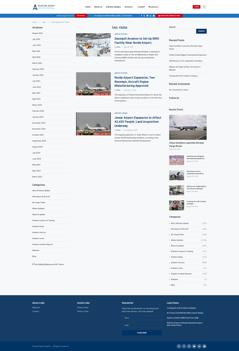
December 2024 (38, 123)
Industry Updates (113, 7)
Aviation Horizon (189, 262)
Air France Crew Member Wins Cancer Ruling (185, 313)
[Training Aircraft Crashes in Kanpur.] (176, 205)
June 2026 (36, 45)
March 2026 (37, 63)
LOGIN (196, 7)
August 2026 (37, 33)
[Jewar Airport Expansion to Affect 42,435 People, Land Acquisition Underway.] (93, 124)
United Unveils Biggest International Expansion (188, 55)
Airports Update (189, 246)
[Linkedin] (150, 16)
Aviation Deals (189, 257)
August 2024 (37, 147)
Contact (141, 7)
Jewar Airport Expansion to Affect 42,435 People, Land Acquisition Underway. (138, 122)
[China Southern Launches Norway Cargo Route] (188, 127)
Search (172, 27)
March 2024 (37, 177)
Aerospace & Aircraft (189, 229)
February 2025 (38, 111)
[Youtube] (148, 16)
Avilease (189, 279)
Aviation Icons (189, 268)
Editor (118, 47)
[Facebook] (141, 16)
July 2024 (36, 153)
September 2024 (39, 141)
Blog (189, 285)
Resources (153, 7)
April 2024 (36, 171)
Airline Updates (189, 240)
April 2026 (36, 57)
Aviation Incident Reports (189, 274)
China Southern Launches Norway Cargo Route (186, 144)
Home (87, 7)
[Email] (154, 16)
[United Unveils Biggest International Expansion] (176, 160)
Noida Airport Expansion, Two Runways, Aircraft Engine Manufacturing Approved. (135, 81)
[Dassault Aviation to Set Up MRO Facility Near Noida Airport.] (93, 44)
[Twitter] (144, 16)
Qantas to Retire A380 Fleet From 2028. (183, 318)
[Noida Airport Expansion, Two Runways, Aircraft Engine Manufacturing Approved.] (93, 83)
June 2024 (36, 159)
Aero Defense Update (189, 223)
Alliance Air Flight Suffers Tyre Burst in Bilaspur (196, 187)
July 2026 (36, 39)
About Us (98, 7)
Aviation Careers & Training (189, 251)
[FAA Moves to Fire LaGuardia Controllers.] (176, 175)
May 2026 (36, 51)
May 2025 (36, 93)
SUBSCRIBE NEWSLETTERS (170, 16)
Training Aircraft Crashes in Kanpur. (183, 76)
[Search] (204, 7)
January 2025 (37, 117)
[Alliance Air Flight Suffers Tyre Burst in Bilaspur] (176, 190)
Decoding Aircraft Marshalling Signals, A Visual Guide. (113, 16)
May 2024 (36, 165)
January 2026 (37, 75)
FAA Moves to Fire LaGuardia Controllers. (186, 61)
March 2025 (37, 105)
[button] (90, 16)
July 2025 (36, 81)
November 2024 (38, 129)
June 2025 (36, 87)
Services (128, 7)
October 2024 (37, 135)
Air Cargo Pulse (189, 234)
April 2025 (36, 99)
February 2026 (38, 69)
